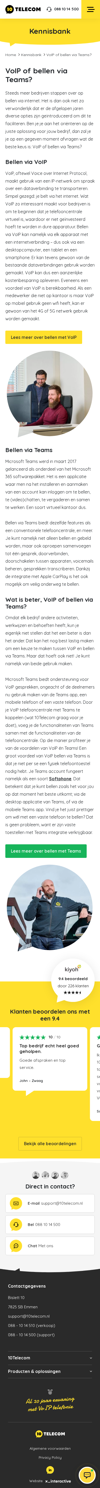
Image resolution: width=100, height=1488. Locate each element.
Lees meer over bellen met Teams (46, 851)
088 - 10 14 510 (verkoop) (31, 1325)
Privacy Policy (50, 1457)
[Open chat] (87, 1475)
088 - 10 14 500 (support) (31, 1334)
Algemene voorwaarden (50, 1448)
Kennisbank (31, 54)
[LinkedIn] (50, 1470)
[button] (50, 1357)
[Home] (23, 9)
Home (10, 54)
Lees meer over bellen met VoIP (44, 337)
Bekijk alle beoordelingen (50, 1143)
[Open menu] (90, 9)
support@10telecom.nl (29, 1316)
